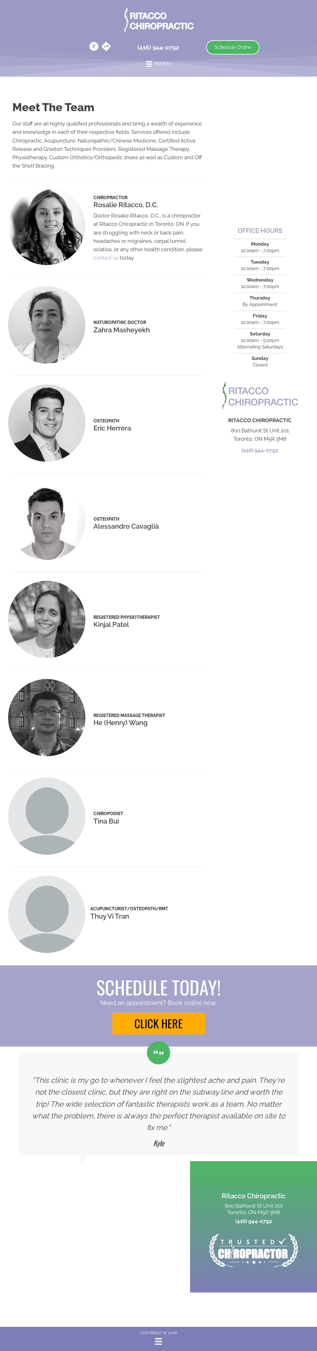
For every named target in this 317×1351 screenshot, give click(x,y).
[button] (158, 1023)
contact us (106, 258)
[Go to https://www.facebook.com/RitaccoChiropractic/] (93, 47)
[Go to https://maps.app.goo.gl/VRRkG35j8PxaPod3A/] (106, 47)
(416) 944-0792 (259, 450)
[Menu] (158, 1341)
